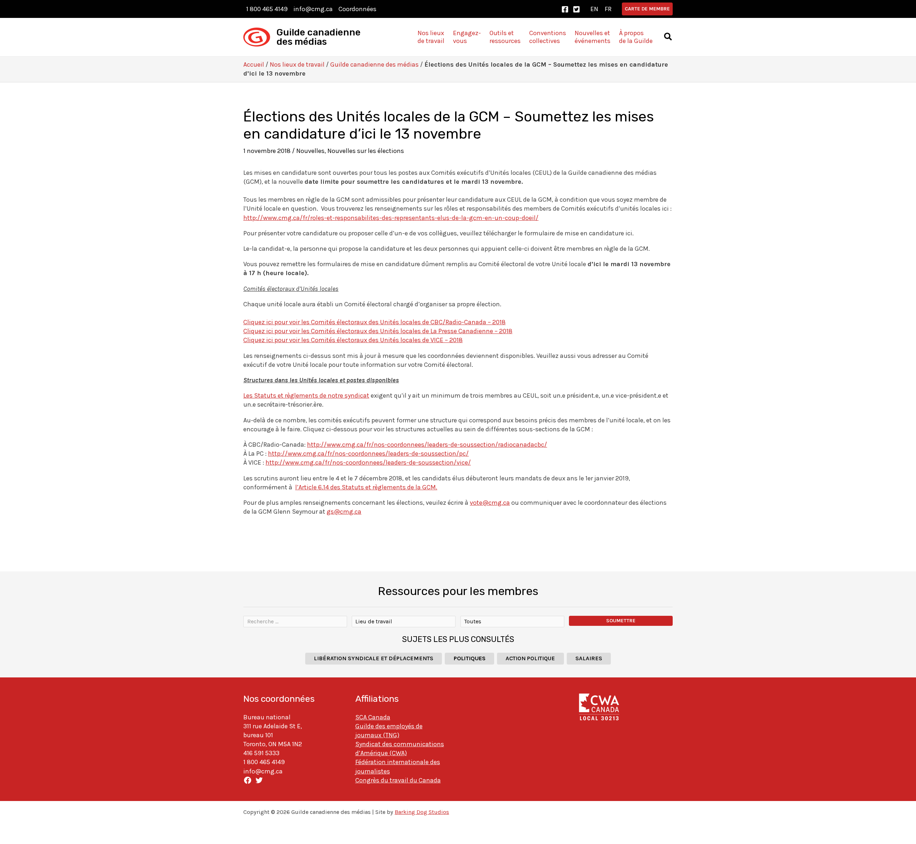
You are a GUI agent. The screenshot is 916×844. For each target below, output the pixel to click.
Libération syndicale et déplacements (373, 658)
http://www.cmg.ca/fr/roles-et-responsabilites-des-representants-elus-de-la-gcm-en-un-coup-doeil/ (391, 218)
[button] (647, 9)
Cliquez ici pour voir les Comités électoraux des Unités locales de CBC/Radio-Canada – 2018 (374, 322)
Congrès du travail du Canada (398, 780)
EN (594, 9)
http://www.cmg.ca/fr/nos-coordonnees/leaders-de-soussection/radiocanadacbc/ (427, 445)
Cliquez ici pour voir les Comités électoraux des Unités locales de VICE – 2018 (353, 340)
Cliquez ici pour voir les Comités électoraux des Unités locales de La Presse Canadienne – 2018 (377, 331)
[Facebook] (565, 9)
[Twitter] (576, 9)
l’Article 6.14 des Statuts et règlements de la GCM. (366, 487)
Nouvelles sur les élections (365, 151)
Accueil (253, 64)
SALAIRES (588, 658)
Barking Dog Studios (422, 812)
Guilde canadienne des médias (319, 37)
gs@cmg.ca (344, 511)
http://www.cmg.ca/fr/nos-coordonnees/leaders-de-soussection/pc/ (368, 453)
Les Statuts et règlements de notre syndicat (306, 395)
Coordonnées (357, 9)
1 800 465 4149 (267, 9)
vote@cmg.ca (490, 503)
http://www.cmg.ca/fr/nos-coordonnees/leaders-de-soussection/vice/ (368, 462)
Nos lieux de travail (297, 64)
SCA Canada (372, 717)
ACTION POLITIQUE (530, 658)
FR (608, 9)
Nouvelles (310, 151)
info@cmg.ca (313, 9)
